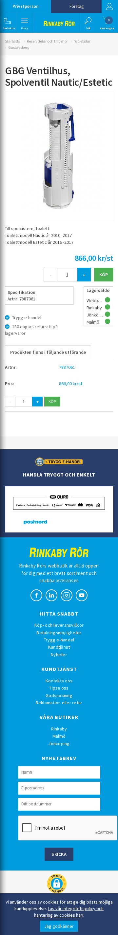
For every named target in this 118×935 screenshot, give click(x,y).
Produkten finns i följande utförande (48, 352)
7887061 (67, 367)
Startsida (12, 41)
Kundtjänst (59, 647)
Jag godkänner (59, 926)
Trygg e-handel (59, 640)
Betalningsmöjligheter (58, 633)
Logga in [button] (110, 6)
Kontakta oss (59, 681)
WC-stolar (82, 41)
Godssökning (59, 695)
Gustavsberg (18, 47)
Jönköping (58, 743)
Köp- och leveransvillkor (59, 625)
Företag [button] (76, 6)
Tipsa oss (59, 688)
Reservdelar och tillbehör (47, 41)
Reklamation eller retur (59, 703)
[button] (7, 23)
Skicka (59, 854)
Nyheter (59, 654)
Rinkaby (59, 729)
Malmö (59, 736)
